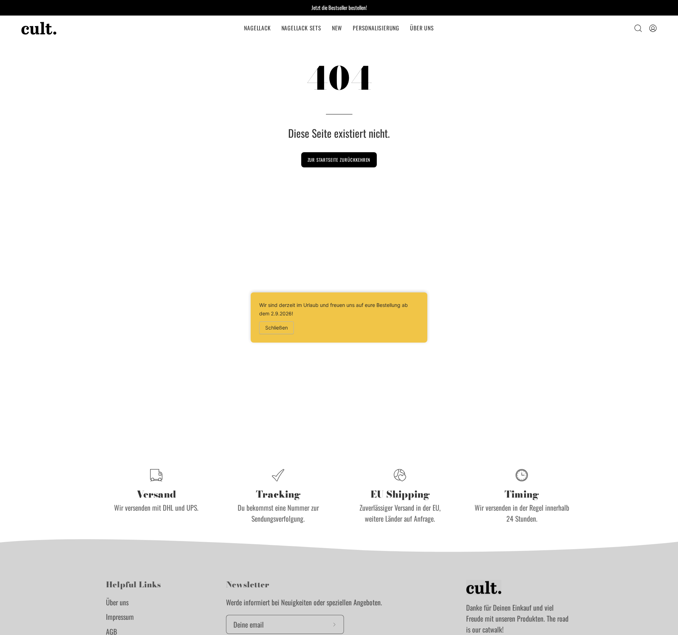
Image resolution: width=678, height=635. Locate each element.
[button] (257, 28)
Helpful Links (133, 585)
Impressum (120, 616)
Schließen (276, 328)
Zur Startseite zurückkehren (339, 159)
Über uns (117, 602)
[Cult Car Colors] (38, 28)
